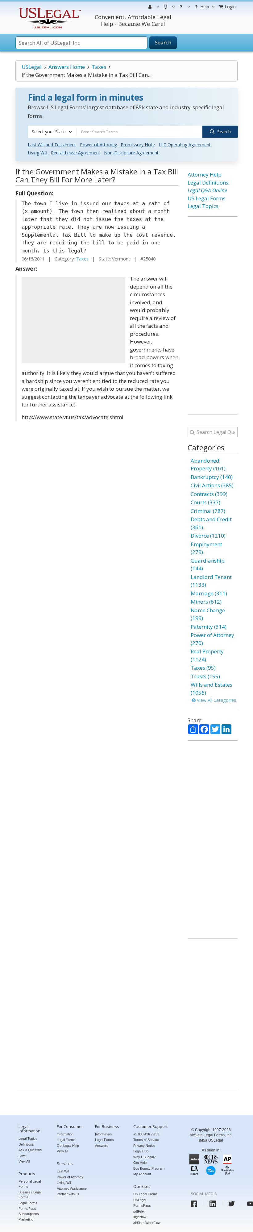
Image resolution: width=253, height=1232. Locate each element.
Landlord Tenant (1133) (211, 581)
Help (204, 7)
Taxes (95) (203, 667)
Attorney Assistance (72, 1188)
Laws (23, 1156)
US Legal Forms (207, 198)
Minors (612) (206, 601)
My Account (142, 1174)
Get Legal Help (68, 1145)
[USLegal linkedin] (212, 1204)
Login (229, 7)
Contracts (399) (209, 493)
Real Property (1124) (207, 655)
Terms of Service (146, 1140)
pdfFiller (139, 1211)
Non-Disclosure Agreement (131, 153)
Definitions (26, 1144)
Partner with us (68, 1194)
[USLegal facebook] (194, 1204)
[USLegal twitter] (231, 1204)
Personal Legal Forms (30, 1184)
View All (24, 1161)
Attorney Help (205, 174)
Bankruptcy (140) (212, 477)
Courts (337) (205, 502)
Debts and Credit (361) (211, 523)
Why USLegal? (144, 1157)
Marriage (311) (209, 593)
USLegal (32, 66)
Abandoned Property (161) (208, 464)
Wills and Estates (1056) (211, 688)
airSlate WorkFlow (146, 1223)
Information (65, 1134)
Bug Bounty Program (148, 1168)
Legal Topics (203, 206)
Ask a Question (30, 1150)
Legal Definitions (208, 182)
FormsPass (142, 1205)
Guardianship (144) (208, 564)
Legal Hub (140, 1151)
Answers (101, 1145)
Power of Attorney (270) (212, 639)
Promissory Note (138, 145)
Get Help (140, 1162)
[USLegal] (48, 8)
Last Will (63, 1171)
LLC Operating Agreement (185, 145)
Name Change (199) (208, 614)
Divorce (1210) (208, 535)
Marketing (26, 1219)
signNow (139, 1217)
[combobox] (52, 132)
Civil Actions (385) (212, 485)
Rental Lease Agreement (75, 153)
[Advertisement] (73, 320)
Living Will (37, 153)
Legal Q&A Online (207, 190)
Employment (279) (206, 548)
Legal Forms (28, 1203)
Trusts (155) (205, 676)
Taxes (99, 66)
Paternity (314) (208, 626)
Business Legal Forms (30, 1194)
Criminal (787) (208, 510)
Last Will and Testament (52, 145)
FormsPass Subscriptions (29, 1211)
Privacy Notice (144, 1145)
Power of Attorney (98, 145)
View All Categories (216, 700)
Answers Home (66, 66)
